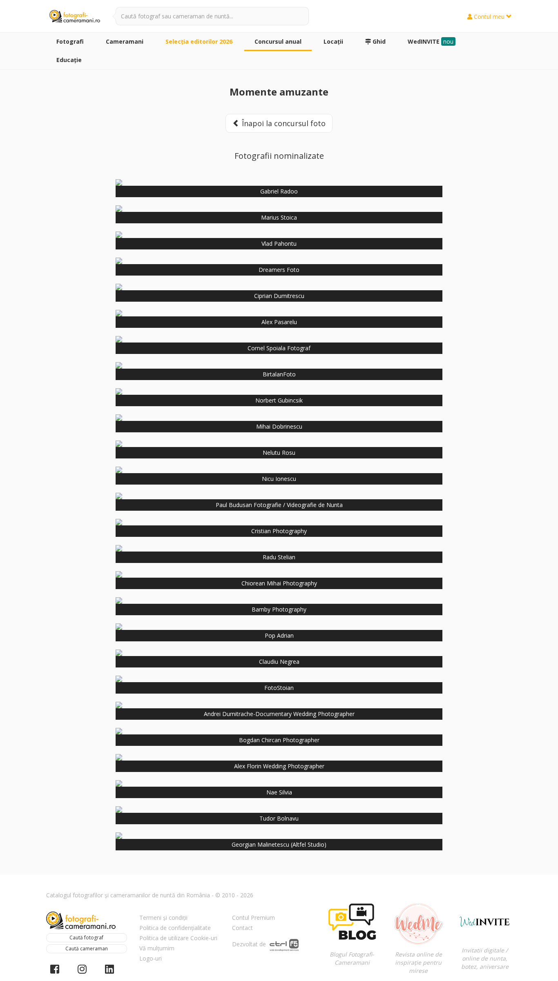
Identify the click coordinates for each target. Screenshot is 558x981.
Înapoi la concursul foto (283, 123)
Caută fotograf (86, 937)
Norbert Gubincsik (279, 400)
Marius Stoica (279, 217)
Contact (242, 928)
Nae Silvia (279, 792)
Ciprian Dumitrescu (279, 296)
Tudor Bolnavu (279, 818)
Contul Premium (253, 917)
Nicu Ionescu (279, 479)
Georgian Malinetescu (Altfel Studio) (279, 844)
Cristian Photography (279, 531)
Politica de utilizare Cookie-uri (178, 938)
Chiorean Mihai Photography (279, 583)
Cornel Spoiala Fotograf (279, 348)
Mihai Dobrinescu (279, 426)
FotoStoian (279, 688)
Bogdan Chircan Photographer (279, 740)
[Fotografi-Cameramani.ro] (74, 16)
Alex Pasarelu (279, 322)
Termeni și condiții (163, 917)
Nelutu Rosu (279, 452)
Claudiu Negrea (279, 661)
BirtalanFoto (279, 374)
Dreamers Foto (279, 270)
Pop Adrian (279, 635)
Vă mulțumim (156, 948)
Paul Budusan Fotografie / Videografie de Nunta (279, 505)
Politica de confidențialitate (175, 928)
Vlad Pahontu (279, 243)
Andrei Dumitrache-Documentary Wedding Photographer (279, 714)
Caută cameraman (86, 948)
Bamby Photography (279, 609)
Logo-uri (150, 958)
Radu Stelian (279, 557)
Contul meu (489, 16)
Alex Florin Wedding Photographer (279, 766)
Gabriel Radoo (279, 191)
